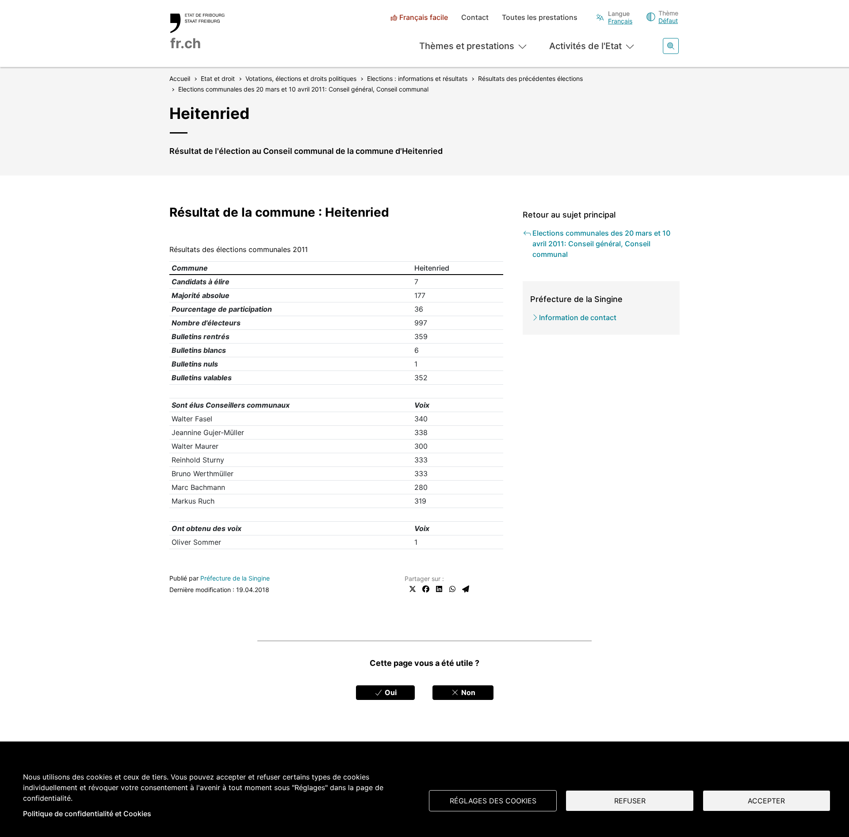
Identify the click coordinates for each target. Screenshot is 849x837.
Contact (475, 17)
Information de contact (577, 317)
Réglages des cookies (493, 800)
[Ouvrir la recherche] (671, 46)
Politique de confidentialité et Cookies (87, 813)
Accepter (766, 800)
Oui (390, 692)
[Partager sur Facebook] (425, 588)
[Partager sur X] (412, 588)
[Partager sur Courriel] (465, 588)
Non (467, 692)
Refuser (630, 800)
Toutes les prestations (539, 17)
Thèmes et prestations (466, 46)
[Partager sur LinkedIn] (439, 588)
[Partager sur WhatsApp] (452, 588)
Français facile (423, 17)
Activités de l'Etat (585, 46)
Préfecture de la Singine (235, 578)
